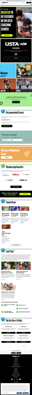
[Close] (28, 384)
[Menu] (1, 2)
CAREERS (16, 358)
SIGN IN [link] (29, 2)
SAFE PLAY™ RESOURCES (23, 308)
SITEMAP (16, 368)
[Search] (31, 4)
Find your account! (22, 0)
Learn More (3, 279)
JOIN (23, 2)
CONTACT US (16, 361)
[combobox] (17, 140)
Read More (3, 222)
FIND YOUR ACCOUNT (16, 373)
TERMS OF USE (16, 363)
